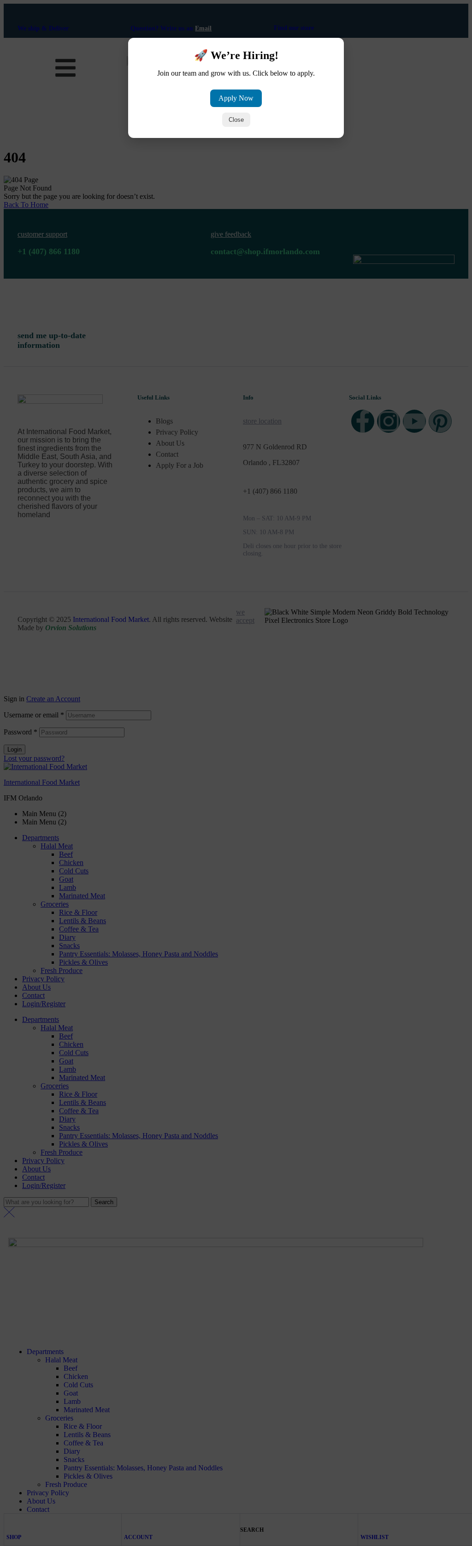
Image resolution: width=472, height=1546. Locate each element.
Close (236, 119)
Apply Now (236, 98)
